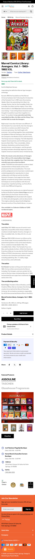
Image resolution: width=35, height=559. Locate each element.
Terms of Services (25, 514)
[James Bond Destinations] (13, 428)
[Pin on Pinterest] (20, 365)
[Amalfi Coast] (30, 428)
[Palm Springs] (5, 428)
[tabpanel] (17, 431)
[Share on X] (14, 365)
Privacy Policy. (5, 516)
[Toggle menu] (2, 6)
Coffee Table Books (24, 72)
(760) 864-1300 (10, 472)
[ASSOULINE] (17, 407)
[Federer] (21, 428)
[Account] (29, 6)
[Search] (31, 11)
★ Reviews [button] (34, 281)
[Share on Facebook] (9, 365)
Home (3, 17)
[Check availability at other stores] (30, 326)
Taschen (9, 72)
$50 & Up (10, 17)
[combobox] (17, 11)
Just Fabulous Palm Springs (14, 553)
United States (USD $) (11, 540)
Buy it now (17, 319)
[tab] (8, 379)
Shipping (3, 77)
